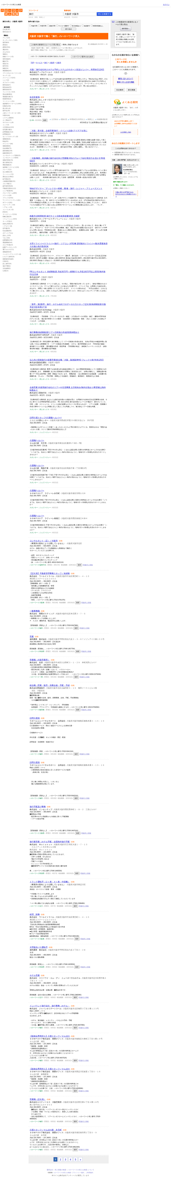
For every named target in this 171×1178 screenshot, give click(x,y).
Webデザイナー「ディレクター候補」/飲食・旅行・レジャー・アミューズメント (66, 188)
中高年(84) (6, 115)
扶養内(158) (7, 106)
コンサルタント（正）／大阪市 (44, 541)
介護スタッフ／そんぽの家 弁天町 (46, 1130)
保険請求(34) (7, 252)
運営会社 (50, 1170)
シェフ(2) (6, 80)
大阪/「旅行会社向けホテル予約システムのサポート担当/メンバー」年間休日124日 (67, 69)
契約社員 (6, 32)
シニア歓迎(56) (8, 191)
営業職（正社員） (38, 1099)
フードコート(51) (8, 101)
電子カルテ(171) (8, 249)
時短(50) (5, 141)
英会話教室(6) (7, 94)
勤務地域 (67, 10)
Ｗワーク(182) (7, 202)
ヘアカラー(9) (7, 226)
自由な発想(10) (8, 224)
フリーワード (33, 10)
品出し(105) (7, 235)
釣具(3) (5, 212)
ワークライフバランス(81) (11, 200)
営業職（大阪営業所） (40, 660)
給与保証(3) (7, 179)
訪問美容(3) (7, 134)
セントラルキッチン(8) (10, 136)
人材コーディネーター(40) (11, 113)
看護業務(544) (7, 242)
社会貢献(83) (7, 231)
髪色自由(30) (7, 87)
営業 (32, 636)
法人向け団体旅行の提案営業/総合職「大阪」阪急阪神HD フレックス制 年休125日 (67, 360)
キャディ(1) (7, 75)
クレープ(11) (7, 169)
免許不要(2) (7, 266)
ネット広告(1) (7, 221)
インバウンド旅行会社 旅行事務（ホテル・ (50, 1006)
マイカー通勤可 (63, 26)
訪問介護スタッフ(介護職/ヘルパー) (45, 418)
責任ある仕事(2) (8, 177)
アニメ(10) (6, 38)
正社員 (5, 29)
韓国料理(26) (7, 99)
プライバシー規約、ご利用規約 (82, 1172)
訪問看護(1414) (8, 132)
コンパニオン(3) (8, 209)
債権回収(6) (7, 139)
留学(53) (5, 66)
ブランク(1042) (8, 198)
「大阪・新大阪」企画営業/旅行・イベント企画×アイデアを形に (58, 131)
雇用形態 (7, 27)
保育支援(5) (7, 59)
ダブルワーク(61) (8, 82)
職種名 (6, 35)
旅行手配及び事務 (38, 807)
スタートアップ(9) (9, 205)
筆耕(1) (5, 54)
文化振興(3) (7, 268)
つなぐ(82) (6, 238)
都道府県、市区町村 (71, 17)
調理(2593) (6, 47)
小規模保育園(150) (9, 181)
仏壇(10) (5, 271)
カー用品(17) (7, 120)
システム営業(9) (8, 118)
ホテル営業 (35, 975)
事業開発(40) (7, 71)
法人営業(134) (7, 172)
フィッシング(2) (8, 174)
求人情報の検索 (60, 1170)
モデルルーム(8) (8, 122)
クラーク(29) (7, 195)
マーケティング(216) (10, 214)
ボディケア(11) (8, 233)
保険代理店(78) (8, 160)
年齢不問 (34, 26)
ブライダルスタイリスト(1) (12, 73)
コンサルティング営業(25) (11, 155)
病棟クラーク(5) (8, 56)
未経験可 (87, 26)
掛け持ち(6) (7, 108)
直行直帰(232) (7, 162)
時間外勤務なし (98, 26)
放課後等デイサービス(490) (12, 104)
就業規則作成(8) (8, 259)
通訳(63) (5, 49)
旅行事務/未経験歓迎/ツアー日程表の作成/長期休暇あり (54, 332)
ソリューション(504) (10, 219)
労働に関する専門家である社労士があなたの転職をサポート (125, 194)
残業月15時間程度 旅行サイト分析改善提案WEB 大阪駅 (55, 216)
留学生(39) (6, 111)
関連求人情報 (88, 565)
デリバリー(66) (8, 144)
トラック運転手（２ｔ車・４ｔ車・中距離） (50, 882)
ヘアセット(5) (7, 207)
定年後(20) (6, 228)
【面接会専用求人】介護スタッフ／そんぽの (50, 1036)
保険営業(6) (7, 146)
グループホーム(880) (10, 193)
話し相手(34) (7, 264)
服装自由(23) (7, 89)
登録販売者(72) (8, 97)
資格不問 (52, 26)
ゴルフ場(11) (7, 184)
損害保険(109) (7, 151)
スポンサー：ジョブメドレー (40, 432)
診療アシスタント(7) (10, 247)
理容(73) (5, 64)
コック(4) (6, 125)
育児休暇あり (76, 26)
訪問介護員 (35, 718)
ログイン (166, 5)
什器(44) (5, 261)
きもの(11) (6, 52)
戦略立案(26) (7, 216)
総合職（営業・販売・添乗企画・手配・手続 (50, 685)
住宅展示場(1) (7, 129)
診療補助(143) (7, 240)
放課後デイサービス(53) (11, 167)
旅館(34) (5, 68)
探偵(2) (5, 45)
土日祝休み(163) (8, 127)
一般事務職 (35, 611)
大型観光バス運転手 (39, 947)
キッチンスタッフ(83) (10, 40)
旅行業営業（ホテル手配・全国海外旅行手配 (50, 842)
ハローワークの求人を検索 (10, 10)
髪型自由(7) (7, 85)
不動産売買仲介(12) (9, 188)
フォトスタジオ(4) (9, 92)
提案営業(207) (7, 153)
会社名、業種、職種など (37, 17)
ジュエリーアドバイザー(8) (12, 254)
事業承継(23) (7, 165)
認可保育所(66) (8, 186)
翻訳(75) (5, 61)
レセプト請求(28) (8, 257)
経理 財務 (35, 914)
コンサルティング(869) (10, 158)
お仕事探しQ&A (125, 132)
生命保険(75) (7, 148)
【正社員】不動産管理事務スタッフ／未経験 (50, 573)
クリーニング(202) (9, 78)
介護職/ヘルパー (37, 440)
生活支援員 (35, 97)
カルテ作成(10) (8, 245)
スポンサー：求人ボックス (39, 89)
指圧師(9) (6, 42)
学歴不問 (43, 26)
